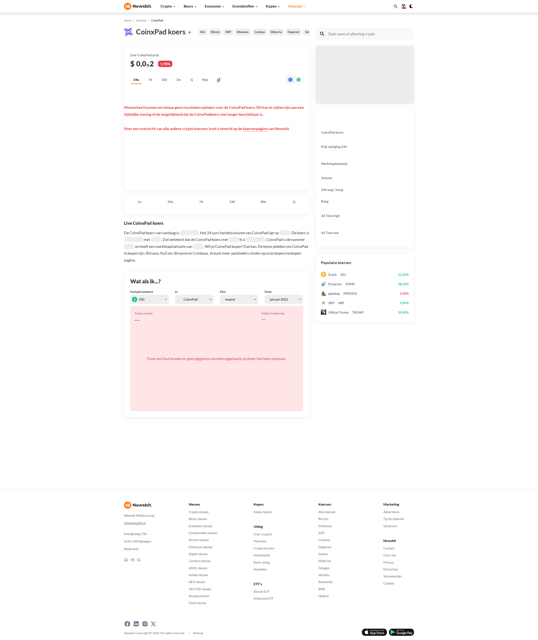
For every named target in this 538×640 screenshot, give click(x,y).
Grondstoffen (243, 6)
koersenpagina (255, 128)
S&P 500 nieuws (200, 589)
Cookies (388, 583)
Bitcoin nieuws (199, 540)
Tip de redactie (393, 519)
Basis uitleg (262, 562)
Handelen (260, 569)
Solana (309, 32)
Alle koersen (327, 512)
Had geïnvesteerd (141, 291)
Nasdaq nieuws (199, 596)
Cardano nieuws (200, 561)
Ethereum (243, 32)
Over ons (389, 555)
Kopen (271, 6)
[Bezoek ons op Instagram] (145, 624)
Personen (260, 541)
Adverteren (391, 512)
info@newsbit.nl (135, 523)
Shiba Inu (276, 32)
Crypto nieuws (199, 512)
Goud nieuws (197, 603)
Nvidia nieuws (198, 575)
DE (126, 559)
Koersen (295, 6)
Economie (213, 6)
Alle (202, 32)
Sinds (268, 291)
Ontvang (326, 85)
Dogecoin (293, 32)
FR (132, 559)
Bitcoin (215, 32)
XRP (228, 32)
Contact (388, 548)
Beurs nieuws (198, 519)
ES (139, 559)
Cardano (259, 32)
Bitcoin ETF (262, 592)
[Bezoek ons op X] (153, 624)
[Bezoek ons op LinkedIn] (136, 624)
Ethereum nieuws (201, 547)
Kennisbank (262, 555)
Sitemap (198, 633)
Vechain (323, 575)
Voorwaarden (392, 576)
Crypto (166, 6)
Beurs (188, 6)
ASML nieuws (198, 568)
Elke (222, 291)
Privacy (388, 562)
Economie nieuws (200, 526)
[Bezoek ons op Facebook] (127, 624)
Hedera (323, 596)
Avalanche (325, 582)
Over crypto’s (263, 534)
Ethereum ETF (263, 599)
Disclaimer (390, 569)
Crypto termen (264, 548)
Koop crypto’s (263, 512)
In (176, 291)
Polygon (324, 568)
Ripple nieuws (198, 554)
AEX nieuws (197, 582)
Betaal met (328, 64)
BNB (321, 589)
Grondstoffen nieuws (203, 533)
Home (127, 20)
